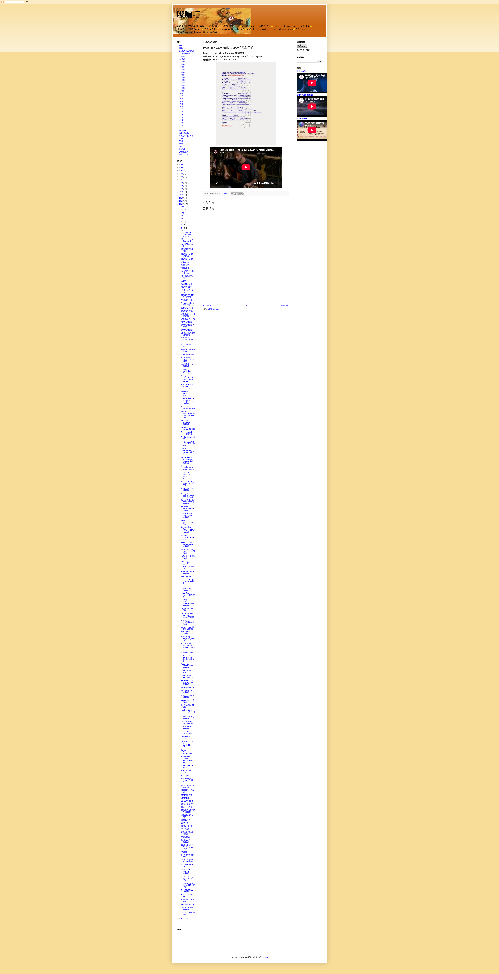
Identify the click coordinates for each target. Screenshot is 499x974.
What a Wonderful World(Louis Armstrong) (187, 386)
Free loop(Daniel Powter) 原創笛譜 (188, 711)
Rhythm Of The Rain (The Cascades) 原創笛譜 (188, 502)
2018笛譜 (182, 78)
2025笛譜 (182, 59)
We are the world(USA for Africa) (186, 393)
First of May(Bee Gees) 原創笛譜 (187, 722)
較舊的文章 (284, 306)
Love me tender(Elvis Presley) (186, 588)
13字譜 (181, 125)
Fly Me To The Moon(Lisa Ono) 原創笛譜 (187, 717)
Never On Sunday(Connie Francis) (187, 537)
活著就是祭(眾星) (187, 300)
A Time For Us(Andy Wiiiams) (188, 786)
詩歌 (180, 146)
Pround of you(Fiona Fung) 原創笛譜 (187, 508)
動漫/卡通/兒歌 (184, 133)
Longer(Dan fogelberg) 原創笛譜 (188, 595)
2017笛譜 (182, 80)
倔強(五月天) (185, 262)
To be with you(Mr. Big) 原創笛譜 (187, 433)
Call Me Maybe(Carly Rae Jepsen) (186, 752)
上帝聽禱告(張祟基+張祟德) (187, 272)
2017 (181, 192)
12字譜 (181, 123)
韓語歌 (181, 144)
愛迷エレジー (185, 823)
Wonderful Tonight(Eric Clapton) (186, 371)
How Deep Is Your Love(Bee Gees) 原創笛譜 (187, 682)
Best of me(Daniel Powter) (187, 771)
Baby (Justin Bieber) (188, 775)
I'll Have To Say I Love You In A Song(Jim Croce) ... (188, 646)
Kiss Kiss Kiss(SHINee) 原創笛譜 (187, 622)
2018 (181, 189)
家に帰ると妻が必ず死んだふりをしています (188, 847)
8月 (182, 219)
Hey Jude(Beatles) (187, 687)
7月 (182, 222)
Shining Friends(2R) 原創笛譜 (188, 489)
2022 (181, 177)
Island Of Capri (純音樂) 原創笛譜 (187, 628)
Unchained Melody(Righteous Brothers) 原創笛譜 (188, 414)
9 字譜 (181, 115)
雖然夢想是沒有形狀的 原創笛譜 (188, 811)
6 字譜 (181, 107)
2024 (181, 171)
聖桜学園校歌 (185, 820)
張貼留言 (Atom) (213, 309)
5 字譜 (181, 104)
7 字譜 (181, 109)
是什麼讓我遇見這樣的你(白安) (188, 334)
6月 (182, 225)
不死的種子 (182, 130)
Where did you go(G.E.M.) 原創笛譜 (187, 878)
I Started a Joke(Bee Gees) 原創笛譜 (188, 676)
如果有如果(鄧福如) (187, 259)
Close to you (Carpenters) (186, 732)
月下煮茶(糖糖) (302, 119)
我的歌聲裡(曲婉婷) (187, 354)
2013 (181, 204)
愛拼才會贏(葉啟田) (187, 795)
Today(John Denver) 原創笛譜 (188, 428)
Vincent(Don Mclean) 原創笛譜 (188, 408)
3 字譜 (181, 99)
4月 (182, 918)
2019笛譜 (182, 75)
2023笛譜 (182, 64)
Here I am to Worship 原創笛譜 (187, 340)
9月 (182, 216)
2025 (181, 168)
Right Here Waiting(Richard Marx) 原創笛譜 (187, 495)
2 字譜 (181, 96)
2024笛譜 (182, 62)
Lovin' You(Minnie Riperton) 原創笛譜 (187, 581)
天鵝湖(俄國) (185, 268)
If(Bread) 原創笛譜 (187, 652)
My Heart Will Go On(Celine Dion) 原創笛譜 (187, 544)
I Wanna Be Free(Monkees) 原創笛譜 (187, 666)
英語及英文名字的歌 (186, 136)
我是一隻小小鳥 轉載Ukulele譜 (187, 240)
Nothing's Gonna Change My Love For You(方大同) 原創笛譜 (188, 530)
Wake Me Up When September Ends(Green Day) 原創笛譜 (188, 401)
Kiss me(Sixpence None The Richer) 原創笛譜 (187, 615)
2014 (181, 201)
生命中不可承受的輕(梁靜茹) (188, 350)
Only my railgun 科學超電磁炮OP (187, 861)
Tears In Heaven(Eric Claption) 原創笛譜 (187, 451)
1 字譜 (181, 93)
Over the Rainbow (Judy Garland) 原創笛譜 (187, 515)
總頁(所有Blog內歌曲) (186, 51)
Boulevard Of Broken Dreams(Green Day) (187, 759)
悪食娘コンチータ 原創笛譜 (187, 841)
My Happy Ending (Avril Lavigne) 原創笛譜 (188, 551)
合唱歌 (181, 139)
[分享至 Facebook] (239, 193)
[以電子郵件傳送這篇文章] (232, 193)
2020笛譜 (182, 72)
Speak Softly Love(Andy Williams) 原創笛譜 (187, 475)
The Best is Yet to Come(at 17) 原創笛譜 (188, 885)
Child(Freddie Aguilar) (185, 737)
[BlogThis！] (235, 193)
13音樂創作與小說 (185, 54)
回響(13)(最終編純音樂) (305, 95)
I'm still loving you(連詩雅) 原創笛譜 (187, 638)
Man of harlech (186, 576)
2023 (181, 174)
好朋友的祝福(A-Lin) (188, 319)
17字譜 (181, 128)
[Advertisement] (245, 285)
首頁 (246, 306)
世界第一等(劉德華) (187, 804)
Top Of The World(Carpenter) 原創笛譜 (188, 422)
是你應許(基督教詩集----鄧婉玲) (187, 296)
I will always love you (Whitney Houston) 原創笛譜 (187, 658)
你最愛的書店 (183, 152)
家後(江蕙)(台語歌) (187, 801)
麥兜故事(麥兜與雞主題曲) (187, 833)
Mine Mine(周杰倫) (187, 905)
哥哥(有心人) (301, 71)
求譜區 (181, 48)
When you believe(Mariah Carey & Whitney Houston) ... (187, 378)
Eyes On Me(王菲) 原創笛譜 (187, 727)
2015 (181, 198)
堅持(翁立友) (185, 798)
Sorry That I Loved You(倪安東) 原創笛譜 (188, 483)
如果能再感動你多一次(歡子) (188, 250)
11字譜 (181, 120)
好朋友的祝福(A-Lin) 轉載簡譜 (188, 315)
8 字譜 (181, 112)
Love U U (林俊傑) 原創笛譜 (187, 908)
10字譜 (181, 117)
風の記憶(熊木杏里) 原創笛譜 (187, 365)
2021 (181, 180)
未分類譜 (182, 149)
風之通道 (184, 852)
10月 (183, 213)
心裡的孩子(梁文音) (187, 308)
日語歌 (181, 141)
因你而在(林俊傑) (187, 322)
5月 (182, 228)
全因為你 (184, 281)
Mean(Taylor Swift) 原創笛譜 (187, 572)
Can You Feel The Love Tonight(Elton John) (187, 744)
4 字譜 (181, 101)
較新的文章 (207, 306)
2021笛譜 (182, 69)
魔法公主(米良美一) (187, 807)
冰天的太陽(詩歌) (187, 284)
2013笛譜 (182, 91)
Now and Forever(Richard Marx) (187, 522)
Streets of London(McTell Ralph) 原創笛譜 (187, 468)
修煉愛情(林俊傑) (187, 330)
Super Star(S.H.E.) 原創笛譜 (187, 891)
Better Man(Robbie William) (187, 766)
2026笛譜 (182, 56)
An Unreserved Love (186, 345)
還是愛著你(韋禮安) (187, 311)
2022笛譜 (182, 67)
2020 (181, 183)
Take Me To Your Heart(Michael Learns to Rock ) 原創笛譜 (187, 460)
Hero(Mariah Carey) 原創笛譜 (188, 691)
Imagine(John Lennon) (185, 633)
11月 (183, 210)
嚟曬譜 (188, 14)
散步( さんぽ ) (185, 829)
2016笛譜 (182, 83)
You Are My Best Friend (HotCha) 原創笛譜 (187, 871)
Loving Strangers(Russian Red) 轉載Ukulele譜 (188, 233)
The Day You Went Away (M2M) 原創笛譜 (188, 444)
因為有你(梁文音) (187, 287)
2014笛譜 (182, 88)
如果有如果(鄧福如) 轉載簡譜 (187, 255)
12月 (183, 207)
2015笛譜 (182, 85)
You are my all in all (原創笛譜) (187, 304)
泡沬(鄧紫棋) (185, 265)
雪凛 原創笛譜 (185, 837)
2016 (181, 195)
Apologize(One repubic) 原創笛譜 (187, 780)
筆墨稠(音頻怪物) (187, 826)
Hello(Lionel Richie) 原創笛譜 (188, 696)
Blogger (266, 957)
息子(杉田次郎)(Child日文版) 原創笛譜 (187, 359)
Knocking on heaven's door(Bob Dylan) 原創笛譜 (187, 602)
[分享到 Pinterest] (242, 193)
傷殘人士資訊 (183, 154)
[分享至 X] (237, 193)
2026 (181, 164)
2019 (181, 186)
